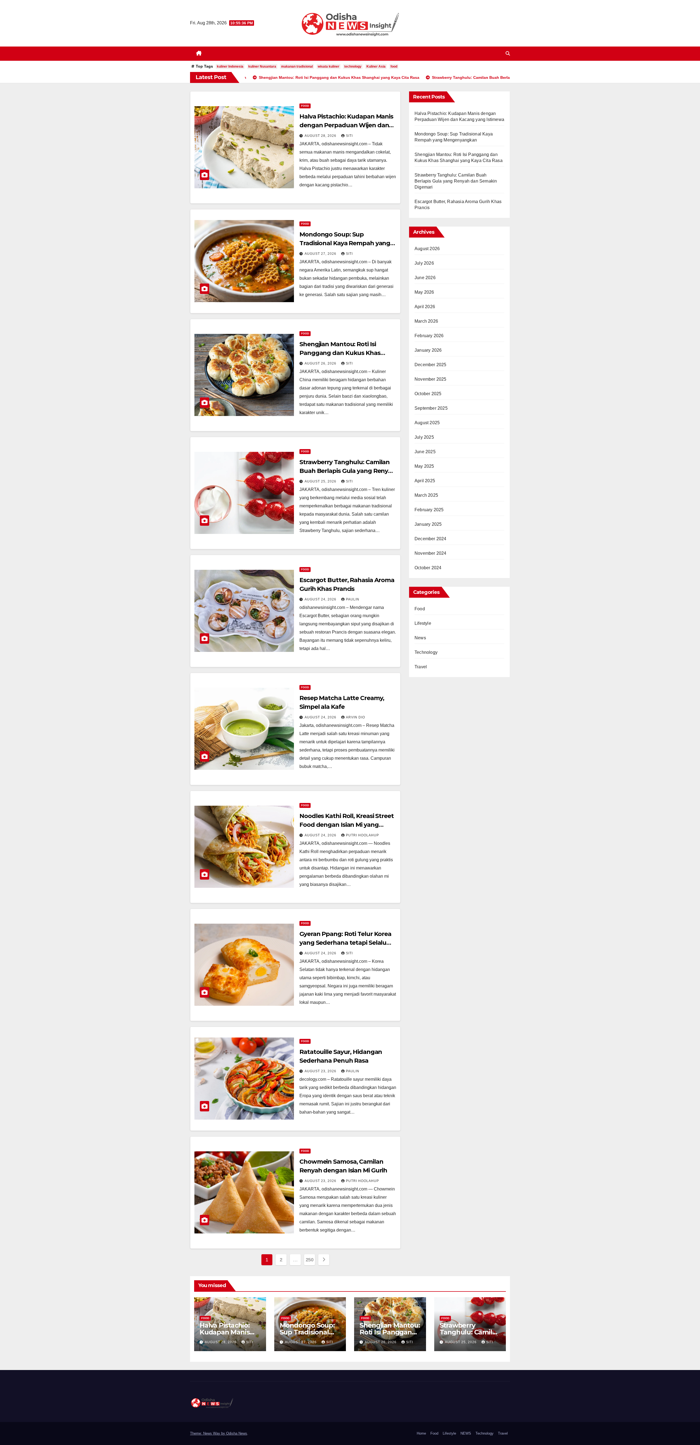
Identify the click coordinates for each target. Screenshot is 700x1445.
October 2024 (428, 567)
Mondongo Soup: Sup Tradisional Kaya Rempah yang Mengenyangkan (344, 243)
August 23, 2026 (321, 1071)
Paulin (352, 599)
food (393, 66)
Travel (421, 666)
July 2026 (424, 263)
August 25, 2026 (321, 481)
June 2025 (425, 451)
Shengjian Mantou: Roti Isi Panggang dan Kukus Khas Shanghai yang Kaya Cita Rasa (343, 352)
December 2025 (431, 364)
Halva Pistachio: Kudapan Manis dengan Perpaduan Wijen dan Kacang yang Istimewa (346, 125)
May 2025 (424, 466)
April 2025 (425, 480)
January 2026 (428, 350)
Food (305, 105)
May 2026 (424, 292)
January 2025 (428, 524)
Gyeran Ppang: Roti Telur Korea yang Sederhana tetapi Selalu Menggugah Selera (345, 942)
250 (310, 1259)
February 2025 (429, 509)
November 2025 (431, 379)
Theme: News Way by (208, 1433)
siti (349, 136)
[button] (508, 53)
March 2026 (426, 321)
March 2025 (426, 495)
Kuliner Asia (376, 66)
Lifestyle (423, 623)
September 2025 (431, 408)
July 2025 (424, 437)
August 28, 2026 (321, 136)
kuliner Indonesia (230, 66)
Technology (426, 652)
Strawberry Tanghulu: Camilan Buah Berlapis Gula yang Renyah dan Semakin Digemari (347, 470)
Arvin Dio (355, 717)
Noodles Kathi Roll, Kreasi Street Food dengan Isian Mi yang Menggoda (346, 824)
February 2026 (429, 335)
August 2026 (427, 248)
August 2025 (427, 422)
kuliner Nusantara (262, 66)
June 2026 (425, 277)
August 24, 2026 (321, 599)
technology (352, 66)
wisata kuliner (328, 66)
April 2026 (425, 306)
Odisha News (236, 1433)
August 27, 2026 (321, 254)
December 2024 (431, 538)
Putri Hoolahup (362, 835)
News (420, 637)
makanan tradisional (297, 66)
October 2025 (428, 393)
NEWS (465, 1433)
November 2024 (431, 553)
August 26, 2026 (321, 363)
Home (421, 1433)
